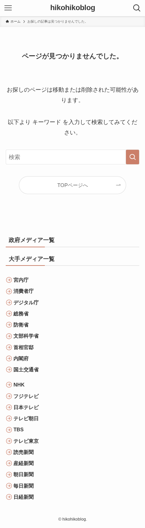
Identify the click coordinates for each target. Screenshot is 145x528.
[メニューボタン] (8, 8)
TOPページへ (72, 185)
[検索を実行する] (132, 157)
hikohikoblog (72, 8)
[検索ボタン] (137, 8)
